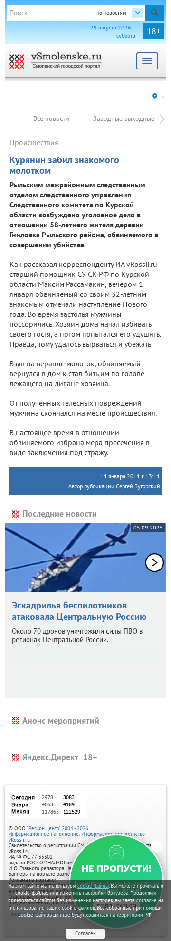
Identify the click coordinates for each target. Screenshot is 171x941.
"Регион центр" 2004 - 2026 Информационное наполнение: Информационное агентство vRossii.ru (77, 834)
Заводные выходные (123, 118)
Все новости (51, 118)
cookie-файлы (93, 885)
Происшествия (34, 142)
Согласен (85, 933)
